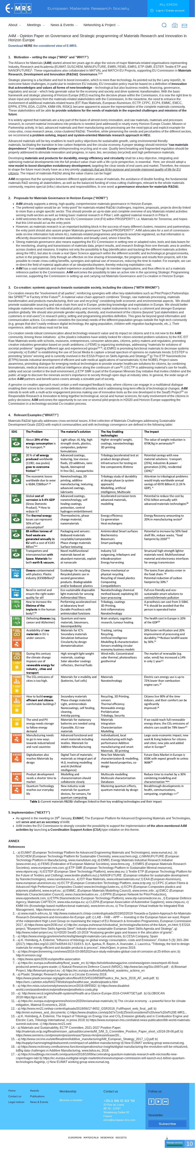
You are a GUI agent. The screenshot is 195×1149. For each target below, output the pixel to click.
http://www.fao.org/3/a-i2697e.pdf (146, 966)
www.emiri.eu (26, 864)
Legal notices (16, 1102)
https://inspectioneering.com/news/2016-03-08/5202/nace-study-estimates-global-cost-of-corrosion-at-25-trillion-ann (98, 951)
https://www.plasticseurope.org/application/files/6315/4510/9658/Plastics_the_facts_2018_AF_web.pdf (85, 978)
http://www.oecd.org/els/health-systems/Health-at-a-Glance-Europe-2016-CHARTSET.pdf (82, 993)
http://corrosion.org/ (29, 955)
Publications (37, 1096)
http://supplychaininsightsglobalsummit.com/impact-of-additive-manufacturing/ (68, 1042)
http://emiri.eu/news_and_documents (40, 1012)
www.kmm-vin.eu (102, 905)
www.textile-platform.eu (80, 875)
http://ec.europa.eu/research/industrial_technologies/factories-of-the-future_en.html (122, 924)
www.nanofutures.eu (61, 879)
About (12, 25)
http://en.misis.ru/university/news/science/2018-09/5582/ (58, 985)
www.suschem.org (124, 856)
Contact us (14, 1096)
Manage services (175, 1142)
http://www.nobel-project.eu (34, 932)
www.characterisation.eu (81, 894)
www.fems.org (120, 864)
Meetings (34, 25)
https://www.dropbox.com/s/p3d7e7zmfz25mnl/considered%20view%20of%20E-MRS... (128, 1012)
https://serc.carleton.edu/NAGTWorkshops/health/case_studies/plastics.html (67, 982)
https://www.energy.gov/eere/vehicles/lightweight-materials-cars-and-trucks (71, 936)
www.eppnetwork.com (31, 898)
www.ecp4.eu (51, 890)
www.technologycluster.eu (101, 886)
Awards (34, 1090)
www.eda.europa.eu (70, 902)
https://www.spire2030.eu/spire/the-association (49, 959)
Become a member (71, 1100)
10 (189, 1144)
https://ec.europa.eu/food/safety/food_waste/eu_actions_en (105, 970)
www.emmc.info (143, 890)
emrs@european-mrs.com (119, 1119)
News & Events (62, 25)
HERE (28, 45)
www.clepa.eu (175, 902)
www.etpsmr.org (26, 871)
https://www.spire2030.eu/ (45, 924)
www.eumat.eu (161, 852)
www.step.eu (115, 871)
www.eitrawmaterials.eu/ (123, 879)
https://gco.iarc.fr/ (35, 997)
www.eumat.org (173, 1042)
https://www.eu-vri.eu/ (50, 909)
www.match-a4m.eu (34, 913)
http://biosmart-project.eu (43, 970)
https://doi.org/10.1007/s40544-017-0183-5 (55, 944)
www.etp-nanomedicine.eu (143, 898)
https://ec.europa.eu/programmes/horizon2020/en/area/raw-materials (67, 1001)
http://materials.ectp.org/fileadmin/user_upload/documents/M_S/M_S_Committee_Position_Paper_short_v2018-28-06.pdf (97, 1031)
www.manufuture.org (82, 860)
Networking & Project (99, 25)
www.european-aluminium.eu (36, 883)
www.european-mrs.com (47, 867)
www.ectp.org (141, 883)
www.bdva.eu (91, 1050)
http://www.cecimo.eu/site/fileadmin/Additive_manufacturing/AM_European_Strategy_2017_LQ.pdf (87, 1039)
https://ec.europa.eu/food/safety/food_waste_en (52, 963)
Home (12, 1090)
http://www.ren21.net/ (57, 1023)
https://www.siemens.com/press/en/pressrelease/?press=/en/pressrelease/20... (68, 1035)
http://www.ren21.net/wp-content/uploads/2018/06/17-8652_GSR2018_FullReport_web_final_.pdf (86, 1008)
